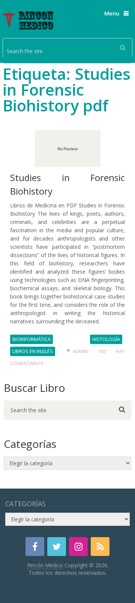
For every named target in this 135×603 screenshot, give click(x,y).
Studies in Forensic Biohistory (67, 184)
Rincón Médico (45, 565)
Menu (111, 13)
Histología (106, 339)
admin (80, 351)
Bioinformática (31, 339)
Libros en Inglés (32, 351)
